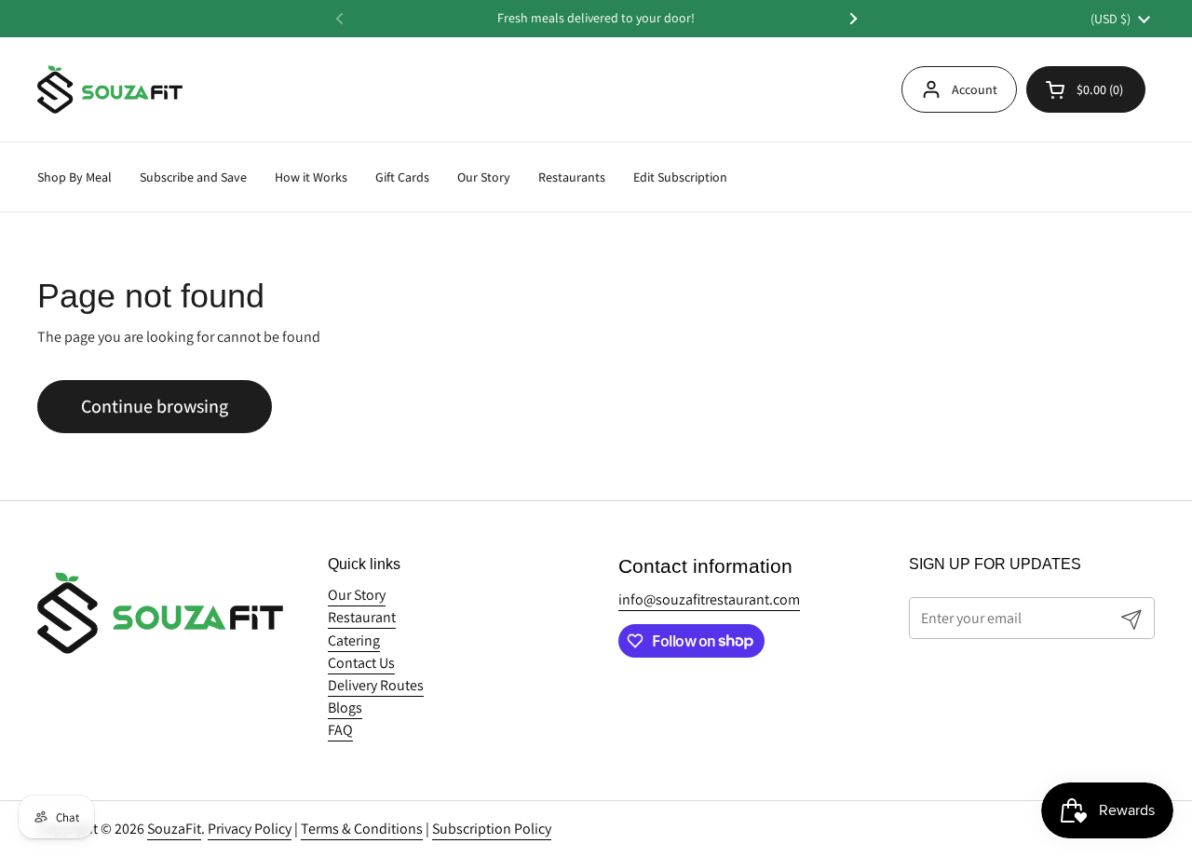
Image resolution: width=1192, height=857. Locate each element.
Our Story (357, 595)
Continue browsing (154, 406)
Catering (354, 640)
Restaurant (362, 617)
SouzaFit (174, 828)
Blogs (345, 707)
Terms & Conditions (362, 828)
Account (974, 89)
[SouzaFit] (110, 89)
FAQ (340, 730)
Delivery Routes (376, 685)
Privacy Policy (249, 828)
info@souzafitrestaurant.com (709, 599)
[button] (1085, 89)
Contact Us (361, 663)
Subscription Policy (491, 828)
